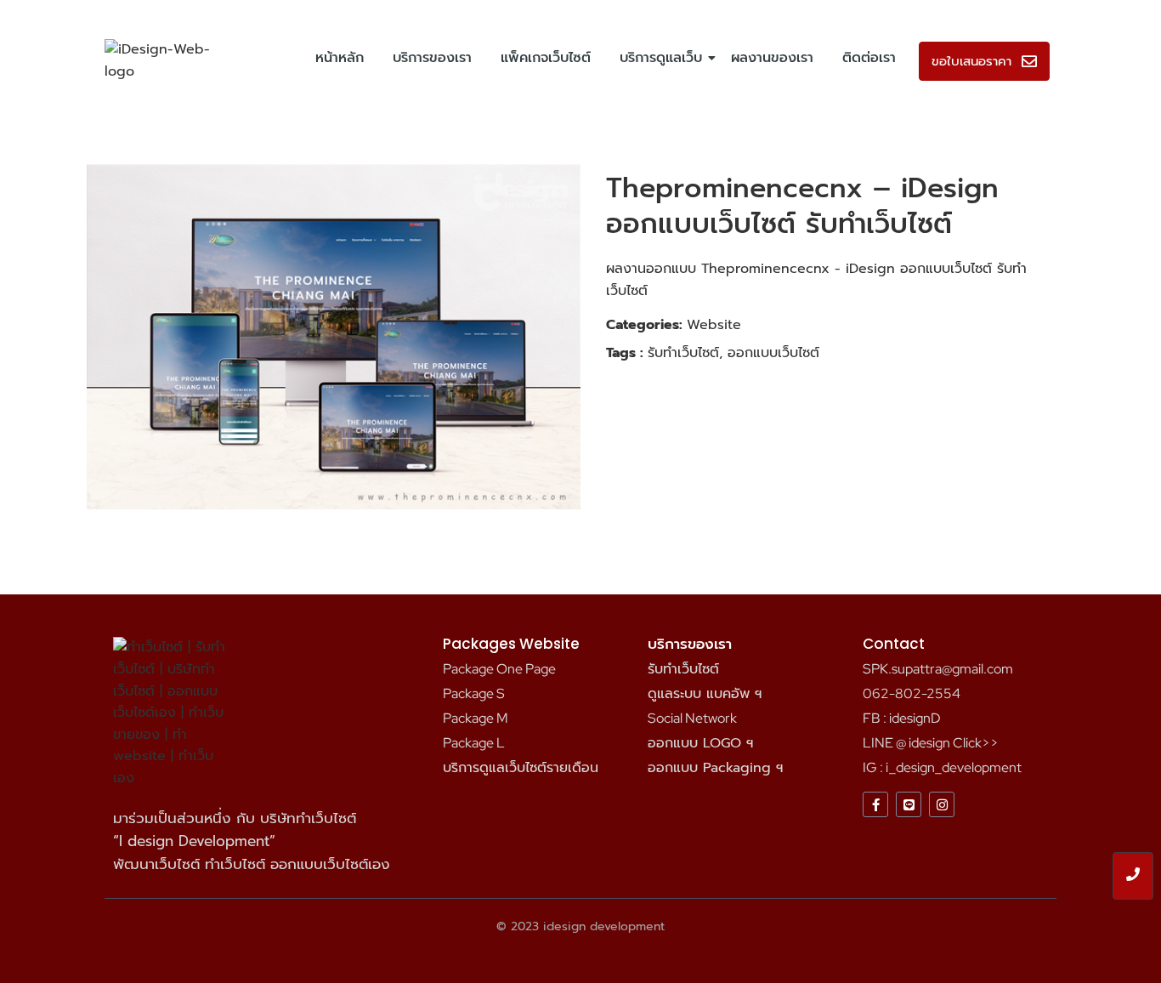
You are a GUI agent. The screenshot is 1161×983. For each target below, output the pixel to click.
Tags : (624, 353)
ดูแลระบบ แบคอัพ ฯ (705, 694)
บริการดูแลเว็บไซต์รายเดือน (520, 768)
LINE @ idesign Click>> (931, 743)
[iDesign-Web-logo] (162, 60)
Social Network (692, 718)
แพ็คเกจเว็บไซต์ (546, 58)
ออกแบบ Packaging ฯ (715, 768)
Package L (474, 743)
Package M (475, 718)
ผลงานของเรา (772, 58)
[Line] (908, 804)
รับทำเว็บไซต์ (683, 669)
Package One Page (499, 669)
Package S (474, 693)
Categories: (644, 325)
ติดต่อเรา (869, 58)
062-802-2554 (911, 693)
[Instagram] (941, 804)
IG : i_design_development (942, 767)
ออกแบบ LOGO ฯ (700, 743)
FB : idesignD (902, 718)
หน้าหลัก (339, 58)
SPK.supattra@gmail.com (938, 669)
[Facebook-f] (875, 804)
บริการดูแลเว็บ (661, 58)
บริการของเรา (432, 58)
